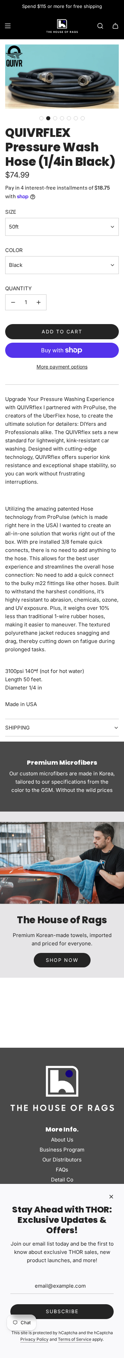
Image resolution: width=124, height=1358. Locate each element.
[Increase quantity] (38, 302)
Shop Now (62, 960)
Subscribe (62, 1311)
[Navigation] (7, 25)
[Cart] (115, 25)
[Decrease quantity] (13, 302)
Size (10, 212)
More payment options (62, 367)
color (14, 250)
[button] (41, 118)
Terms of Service (74, 1339)
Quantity (18, 288)
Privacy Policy (34, 1339)
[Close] (111, 1196)
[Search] (100, 25)
